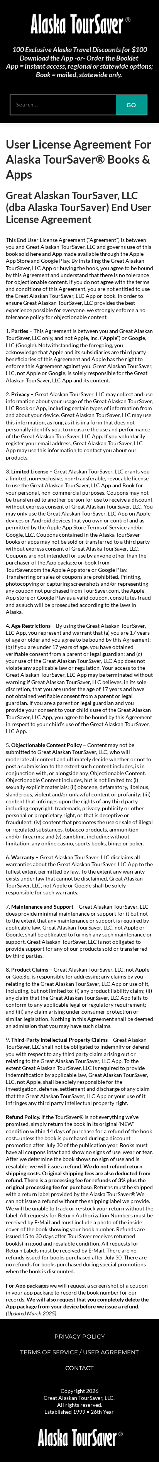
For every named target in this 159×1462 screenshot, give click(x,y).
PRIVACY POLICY (79, 1336)
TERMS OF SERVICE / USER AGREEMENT (79, 1352)
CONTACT (79, 1368)
